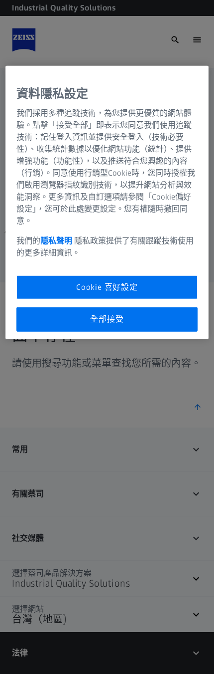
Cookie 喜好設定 (107, 287)
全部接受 (106, 319)
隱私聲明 (57, 240)
